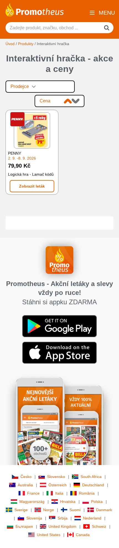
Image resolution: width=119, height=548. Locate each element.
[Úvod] (35, 9)
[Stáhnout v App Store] (59, 352)
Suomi (75, 510)
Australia (25, 485)
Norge (48, 510)
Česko (26, 476)
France (33, 493)
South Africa (91, 476)
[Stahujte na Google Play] (59, 326)
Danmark (104, 510)
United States (48, 535)
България (24, 526)
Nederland (92, 518)
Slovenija (34, 518)
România (87, 493)
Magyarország (32, 501)
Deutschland (93, 485)
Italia (59, 493)
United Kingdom (62, 526)
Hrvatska (68, 501)
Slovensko (56, 476)
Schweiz (99, 526)
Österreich (57, 485)
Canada (83, 535)
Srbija (63, 518)
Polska (97, 501)
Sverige (21, 510)
